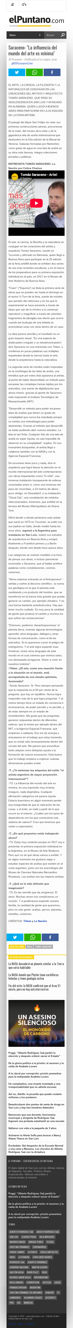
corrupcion (33, 1282)
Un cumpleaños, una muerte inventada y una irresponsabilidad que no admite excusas (34, 1085)
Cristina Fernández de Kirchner (26, 1292)
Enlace (20, 1324)
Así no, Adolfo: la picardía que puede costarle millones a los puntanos (35, 1096)
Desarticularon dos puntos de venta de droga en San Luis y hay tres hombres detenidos (36, 1106)
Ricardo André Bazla (20, 1277)
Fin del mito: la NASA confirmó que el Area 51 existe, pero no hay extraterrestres (34, 987)
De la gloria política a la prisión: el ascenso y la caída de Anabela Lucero (36, 1065)
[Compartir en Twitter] (16, 75)
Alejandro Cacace (33, 1297)
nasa (29, 946)
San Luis (14, 1236)
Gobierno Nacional (19, 1267)
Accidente (50, 1297)
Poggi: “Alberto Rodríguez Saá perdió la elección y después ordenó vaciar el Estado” (34, 1054)
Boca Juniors (16, 1282)
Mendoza (28, 1302)
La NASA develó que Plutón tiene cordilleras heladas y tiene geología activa (33, 977)
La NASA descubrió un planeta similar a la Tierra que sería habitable (36, 966)
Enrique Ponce (36, 1241)
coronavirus (39, 1247)
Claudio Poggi (29, 1236)
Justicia (47, 1282)
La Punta (32, 1252)
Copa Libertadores (42, 1257)
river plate (33, 1272)
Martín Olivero (39, 1267)
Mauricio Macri (17, 1241)
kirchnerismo (41, 1277)
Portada (12, 1324)
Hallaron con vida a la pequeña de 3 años (32, 1128)
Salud (57, 1282)
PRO (12, 1302)
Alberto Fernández (37, 1262)
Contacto (29, 1324)
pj (58, 1292)
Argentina (35, 1287)
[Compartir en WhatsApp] (34, 75)
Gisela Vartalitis (49, 1252)
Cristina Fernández (19, 1247)
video (12, 1257)
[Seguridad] (36, 1046)
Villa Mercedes (46, 1236)
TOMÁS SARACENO (43, 946)
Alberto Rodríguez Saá (21, 1231)
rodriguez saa (17, 1262)
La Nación (41, 921)
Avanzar (49, 1292)
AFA (18, 1302)
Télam (27, 921)
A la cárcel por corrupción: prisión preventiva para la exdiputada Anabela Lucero (34, 1075)
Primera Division (18, 1287)
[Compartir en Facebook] (52, 75)
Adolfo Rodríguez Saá (48, 1231)
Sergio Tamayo (17, 1252)
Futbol (50, 1241)
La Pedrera (24, 1257)
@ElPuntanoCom (22, 63)
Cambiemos (15, 1297)
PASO (44, 1272)
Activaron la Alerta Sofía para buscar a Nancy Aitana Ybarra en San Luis (34, 1137)
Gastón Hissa (17, 1272)
